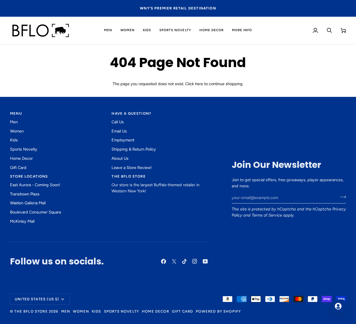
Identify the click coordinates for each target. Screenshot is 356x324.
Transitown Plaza (24, 194)
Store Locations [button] (29, 176)
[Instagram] (194, 261)
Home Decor (21, 158)
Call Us (118, 121)
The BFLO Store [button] (128, 176)
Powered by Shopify (218, 311)
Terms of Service (267, 215)
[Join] (341, 197)
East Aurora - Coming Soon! (35, 184)
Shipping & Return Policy (134, 149)
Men (14, 121)
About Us (120, 158)
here (199, 83)
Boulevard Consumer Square (35, 212)
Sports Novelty (23, 149)
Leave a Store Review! (132, 167)
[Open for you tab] (338, 306)
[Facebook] (163, 261)
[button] (108, 30)
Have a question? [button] (131, 113)
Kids (14, 140)
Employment (123, 140)
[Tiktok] (184, 261)
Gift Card (18, 167)
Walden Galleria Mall (28, 202)
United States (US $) (37, 299)
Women (17, 131)
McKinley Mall (22, 221)
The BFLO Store (31, 311)
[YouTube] (205, 261)
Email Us (119, 131)
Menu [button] (16, 113)
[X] (174, 261)
